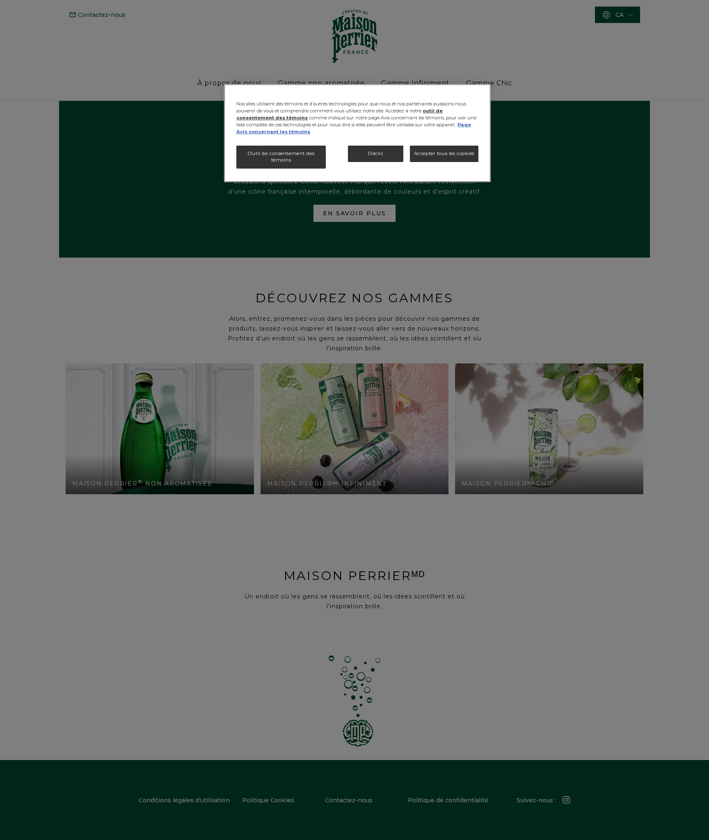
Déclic (375, 153)
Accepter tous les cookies (444, 153)
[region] (357, 133)
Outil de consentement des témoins (281, 157)
